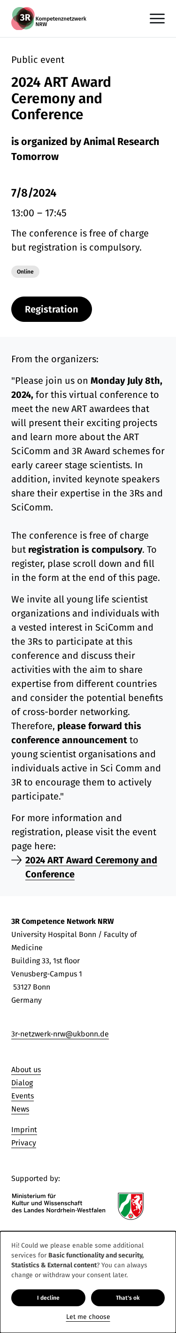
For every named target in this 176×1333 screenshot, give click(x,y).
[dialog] (88, 1282)
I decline (48, 1298)
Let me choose (88, 1317)
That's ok (128, 1298)
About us (26, 1069)
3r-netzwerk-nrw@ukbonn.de (60, 1033)
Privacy (23, 1142)
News (20, 1108)
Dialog (22, 1082)
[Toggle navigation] (157, 18)
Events (22, 1095)
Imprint (24, 1129)
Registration (51, 309)
